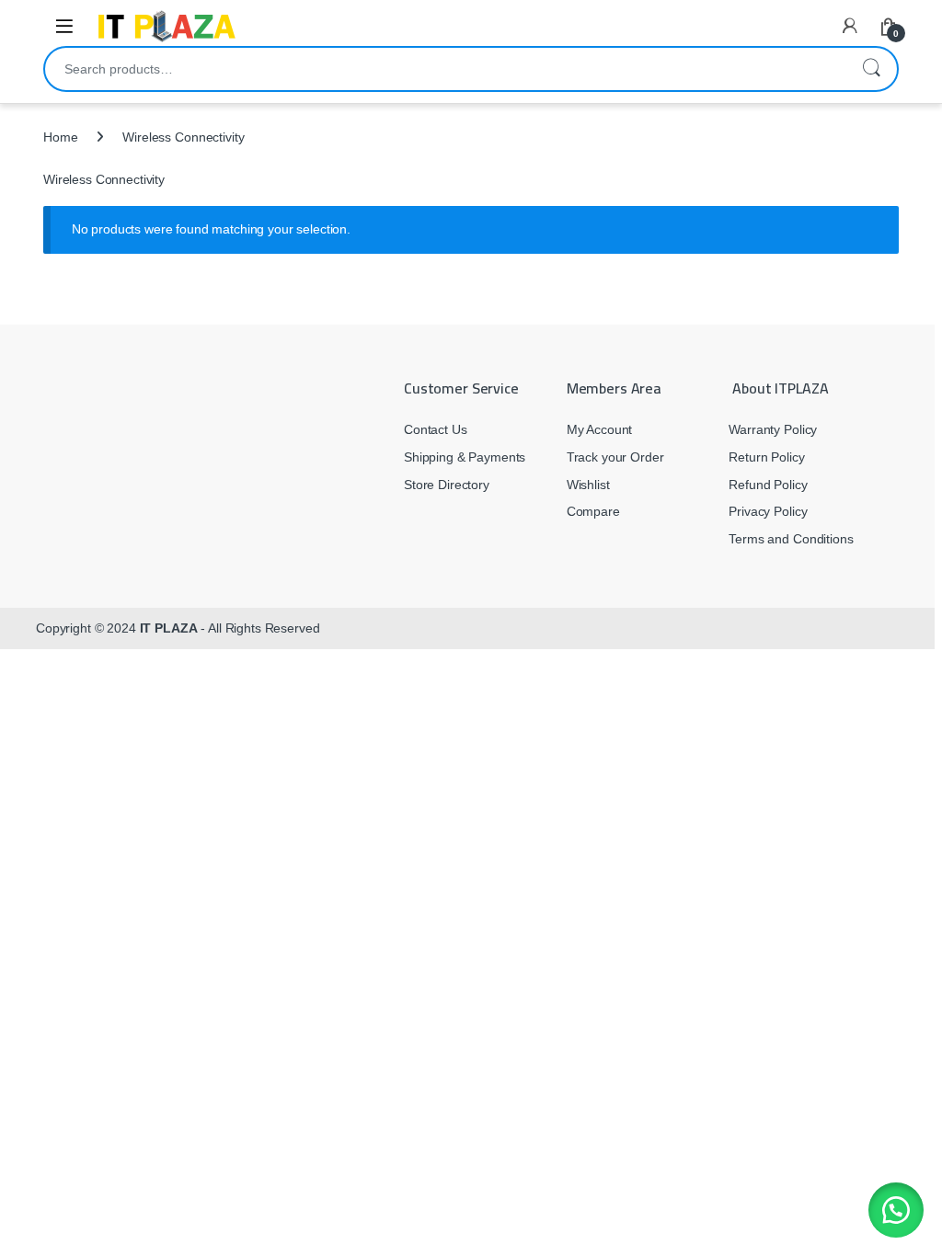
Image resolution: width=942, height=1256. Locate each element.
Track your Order (615, 457)
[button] (896, 1210)
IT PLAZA (169, 628)
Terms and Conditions (791, 538)
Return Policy (766, 457)
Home (60, 137)
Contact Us (435, 429)
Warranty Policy (773, 429)
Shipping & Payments (464, 457)
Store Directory (446, 484)
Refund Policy (768, 484)
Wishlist (588, 484)
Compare (593, 511)
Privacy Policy (768, 511)
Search (871, 69)
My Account (600, 429)
